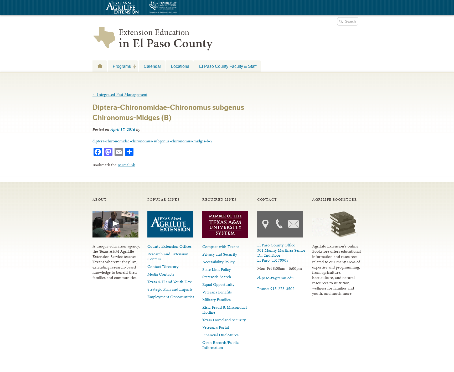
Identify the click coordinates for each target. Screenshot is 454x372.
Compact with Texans (220, 247)
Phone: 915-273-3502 (276, 289)
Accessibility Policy (218, 262)
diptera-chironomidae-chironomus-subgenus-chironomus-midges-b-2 (152, 141)
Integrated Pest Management (119, 94)
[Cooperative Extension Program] (177, 7)
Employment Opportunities (170, 297)
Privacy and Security (219, 254)
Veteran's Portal (215, 327)
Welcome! (99, 66)
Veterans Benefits (217, 292)
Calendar (152, 66)
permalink (126, 165)
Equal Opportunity (218, 284)
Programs (119, 66)
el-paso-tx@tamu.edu (275, 278)
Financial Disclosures (220, 335)
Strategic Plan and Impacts (170, 289)
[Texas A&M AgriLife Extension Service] (121, 8)
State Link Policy (216, 269)
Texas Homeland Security (224, 320)
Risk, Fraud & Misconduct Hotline (224, 309)
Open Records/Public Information (220, 344)
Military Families (216, 300)
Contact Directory (162, 267)
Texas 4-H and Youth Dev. (169, 282)
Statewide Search (216, 277)
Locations (180, 66)
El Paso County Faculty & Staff (227, 66)
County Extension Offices (169, 246)
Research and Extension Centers (167, 256)
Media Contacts (160, 274)
